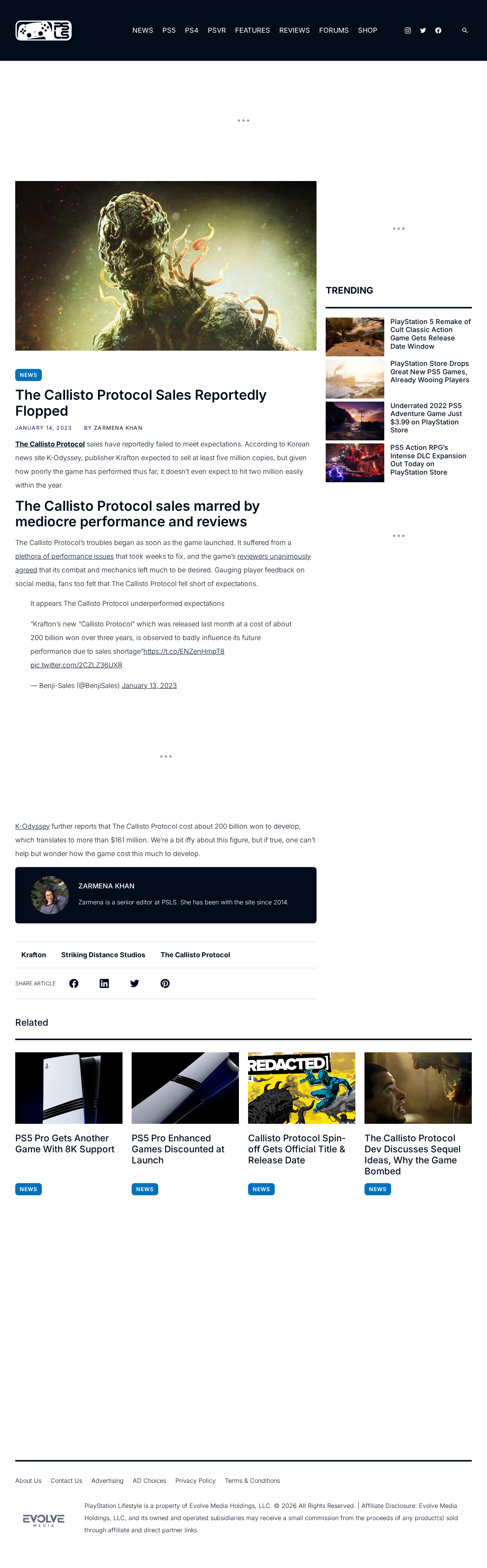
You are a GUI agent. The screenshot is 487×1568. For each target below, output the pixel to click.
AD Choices (149, 1480)
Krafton (33, 955)
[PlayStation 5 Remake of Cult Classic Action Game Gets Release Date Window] (355, 337)
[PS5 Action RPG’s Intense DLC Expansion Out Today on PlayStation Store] (355, 462)
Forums (334, 30)
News (142, 30)
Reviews (294, 30)
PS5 (169, 30)
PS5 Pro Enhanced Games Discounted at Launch (178, 1149)
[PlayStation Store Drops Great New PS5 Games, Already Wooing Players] (355, 378)
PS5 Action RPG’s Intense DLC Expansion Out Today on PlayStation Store (428, 459)
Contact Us (66, 1480)
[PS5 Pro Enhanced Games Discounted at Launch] (185, 1088)
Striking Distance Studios (103, 955)
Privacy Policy (195, 1480)
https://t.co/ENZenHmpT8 (183, 651)
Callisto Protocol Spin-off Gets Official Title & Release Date (297, 1149)
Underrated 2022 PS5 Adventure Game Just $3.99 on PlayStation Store (426, 418)
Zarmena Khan (118, 427)
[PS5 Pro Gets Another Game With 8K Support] (69, 1088)
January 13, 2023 (149, 685)
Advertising (107, 1480)
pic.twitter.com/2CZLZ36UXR (76, 665)
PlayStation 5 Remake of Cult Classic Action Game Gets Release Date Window (430, 334)
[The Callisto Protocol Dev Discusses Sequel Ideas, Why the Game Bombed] (418, 1088)
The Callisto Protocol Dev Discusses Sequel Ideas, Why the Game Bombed (412, 1154)
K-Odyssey (32, 826)
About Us (28, 1480)
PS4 (192, 30)
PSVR (217, 30)
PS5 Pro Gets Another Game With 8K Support (65, 1144)
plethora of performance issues (64, 556)
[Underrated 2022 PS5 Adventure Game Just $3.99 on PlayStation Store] (355, 421)
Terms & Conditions (252, 1480)
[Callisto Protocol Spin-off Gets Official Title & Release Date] (301, 1088)
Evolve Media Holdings (222, 1505)
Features (252, 30)
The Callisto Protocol (195, 955)
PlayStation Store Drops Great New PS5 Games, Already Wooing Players (429, 371)
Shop (367, 30)
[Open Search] (465, 31)
